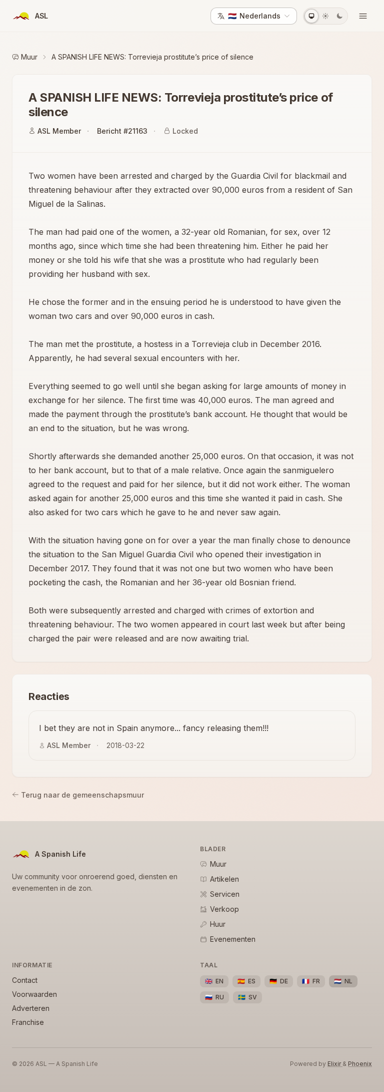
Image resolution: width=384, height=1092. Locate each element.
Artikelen (224, 879)
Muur (29, 57)
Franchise (28, 1022)
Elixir (335, 1063)
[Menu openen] (363, 16)
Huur (218, 924)
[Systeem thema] (311, 16)
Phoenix (360, 1063)
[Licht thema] (325, 16)
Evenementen (233, 939)
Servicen (225, 894)
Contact (25, 980)
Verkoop (224, 909)
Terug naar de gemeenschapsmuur (82, 795)
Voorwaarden (34, 994)
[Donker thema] (339, 16)
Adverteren (31, 1008)
